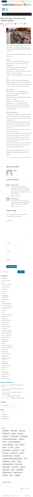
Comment (10, 221)
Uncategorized (5, 372)
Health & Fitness (6, 322)
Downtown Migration (6, 303)
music (25, 458)
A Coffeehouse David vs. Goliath (13, 395)
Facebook (3, 9)
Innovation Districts (6, 326)
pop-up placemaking (8, 464)
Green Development (6, 320)
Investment (4, 328)
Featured (4, 310)
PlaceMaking (5, 349)
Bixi (18, 97)
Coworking (4, 291)
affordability (6, 430)
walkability (17, 475)
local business (13, 453)
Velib (15, 61)
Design (3, 301)
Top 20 (3, 369)
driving (4, 442)
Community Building (6, 284)
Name (9, 243)
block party (22, 430)
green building (6, 450)
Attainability (4, 278)
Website (8, 259)
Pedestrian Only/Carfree (7, 347)
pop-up (19, 461)
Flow (3, 312)
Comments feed (5, 416)
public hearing (6, 467)
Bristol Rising (6, 433)
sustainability (19, 469)
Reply (12, 195)
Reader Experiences (6, 354)
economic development (14, 442)
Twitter (7, 9)
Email (8, 252)
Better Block (14, 430)
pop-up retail (18, 464)
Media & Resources (6, 337)
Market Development (6, 333)
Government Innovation (7, 314)
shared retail (6, 469)
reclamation (15, 467)
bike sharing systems (22, 47)
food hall (22, 444)
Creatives (4, 293)
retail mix (22, 467)
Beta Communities (6, 280)
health (22, 450)
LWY (30, 157)
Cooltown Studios (6, 495)
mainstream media (7, 455)
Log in (3, 412)
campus (14, 433)
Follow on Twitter (26, 488)
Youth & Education (6, 378)
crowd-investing (14, 436)
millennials (17, 455)
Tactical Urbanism (6, 365)
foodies (4, 447)
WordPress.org (5, 418)
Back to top (27, 495)
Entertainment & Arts (7, 307)
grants (17, 447)
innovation (5, 453)
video (11, 475)
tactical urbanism (7, 472)
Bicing (17, 67)
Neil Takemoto (10, 23)
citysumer (20, 433)
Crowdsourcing (5, 299)
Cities (3, 282)
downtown (21, 439)
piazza (13, 461)
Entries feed (4, 414)
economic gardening (8, 444)
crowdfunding (23, 436)
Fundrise (11, 447)
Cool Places (4, 289)
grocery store (15, 450)
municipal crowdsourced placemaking (12, 458)
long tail (22, 453)
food (16, 444)
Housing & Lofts (5, 324)
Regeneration (5, 356)
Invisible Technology (6, 330)
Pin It (23, 1)
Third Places (5, 367)
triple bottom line (17, 152)
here (26, 204)
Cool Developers (5, 287)
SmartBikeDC (21, 91)
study (12, 469)
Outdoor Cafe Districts (7, 345)
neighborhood (6, 461)
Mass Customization (6, 335)
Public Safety (5, 351)
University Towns (6, 374)
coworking (5, 436)
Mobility (3, 343)
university (5, 475)
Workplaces (4, 376)
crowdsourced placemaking (10, 439)
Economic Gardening (7, 305)
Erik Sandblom (15, 185)
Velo (17, 71)
